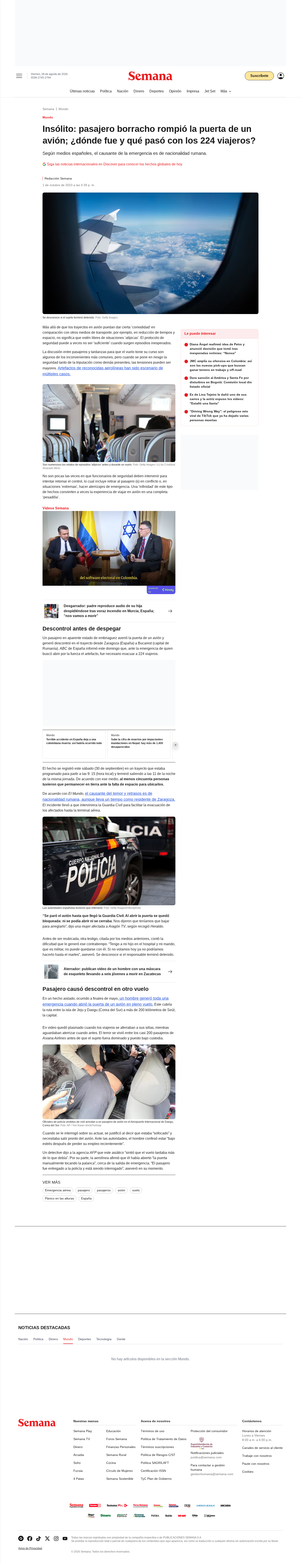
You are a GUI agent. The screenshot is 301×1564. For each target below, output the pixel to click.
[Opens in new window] (29, 1538)
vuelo (136, 1190)
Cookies (247, 1471)
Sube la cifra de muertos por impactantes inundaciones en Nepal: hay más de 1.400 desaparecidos (137, 743)
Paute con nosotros (255, 1463)
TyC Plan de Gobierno (156, 1478)
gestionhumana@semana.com (212, 1474)
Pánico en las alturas (59, 1198)
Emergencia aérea (58, 1190)
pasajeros (104, 1190)
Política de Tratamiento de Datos (163, 1439)
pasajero (84, 1190)
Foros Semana (116, 1439)
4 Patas (78, 1478)
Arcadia (78, 1455)
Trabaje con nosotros (257, 1455)
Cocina (111, 1463)
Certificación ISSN (153, 1470)
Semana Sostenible (119, 1478)
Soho (77, 1463)
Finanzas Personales (121, 1447)
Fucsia (78, 1470)
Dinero (78, 1447)
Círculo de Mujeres (119, 1470)
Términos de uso (152, 1431)
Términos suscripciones (157, 1447)
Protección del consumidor (209, 1431)
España (86, 1198)
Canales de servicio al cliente (262, 1448)
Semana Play (82, 1431)
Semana (48, 109)
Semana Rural (116, 1455)
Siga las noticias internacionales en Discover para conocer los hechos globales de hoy (114, 164)
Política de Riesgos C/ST (158, 1455)
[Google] (21, 1538)
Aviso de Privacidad (34, 1548)
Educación (113, 1431)
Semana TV (81, 1439)
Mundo (63, 109)
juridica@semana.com (206, 1457)
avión (121, 1190)
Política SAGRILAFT (155, 1463)
